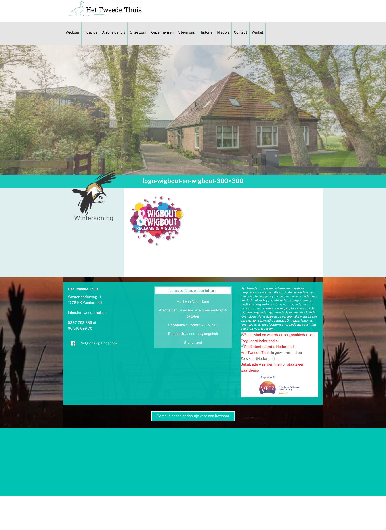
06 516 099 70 (80, 328)
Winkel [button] (257, 32)
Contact (240, 32)
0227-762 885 (80, 322)
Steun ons (186, 32)
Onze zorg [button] (138, 32)
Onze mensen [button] (162, 32)
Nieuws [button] (223, 32)
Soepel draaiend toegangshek (193, 334)
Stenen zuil (193, 342)
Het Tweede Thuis (255, 353)
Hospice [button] (90, 32)
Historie (205, 32)
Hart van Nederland (193, 301)
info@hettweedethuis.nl (87, 313)
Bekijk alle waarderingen (261, 364)
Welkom (72, 32)
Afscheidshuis (113, 32)
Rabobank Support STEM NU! (193, 325)
